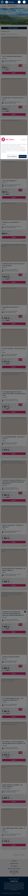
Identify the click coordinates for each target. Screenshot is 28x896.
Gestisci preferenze (12, 156)
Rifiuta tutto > (24, 139)
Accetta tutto (22, 156)
